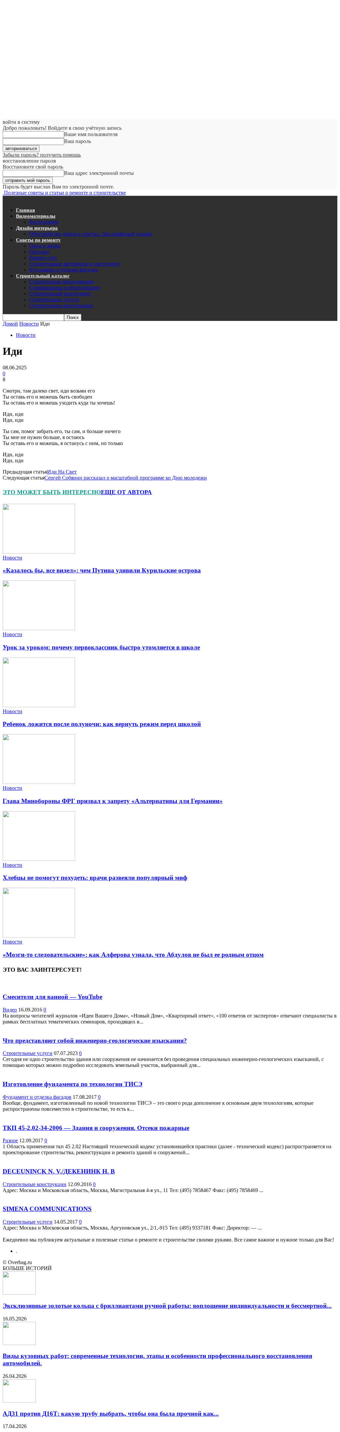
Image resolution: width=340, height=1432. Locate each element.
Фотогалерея (43, 222)
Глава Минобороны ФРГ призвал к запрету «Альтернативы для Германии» (113, 800)
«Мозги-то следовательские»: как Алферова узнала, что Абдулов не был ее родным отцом (133, 954)
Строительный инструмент (60, 293)
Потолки (39, 252)
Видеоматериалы (35, 216)
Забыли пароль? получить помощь (42, 155)
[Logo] (3, 198)
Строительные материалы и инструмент (75, 263)
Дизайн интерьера (37, 228)
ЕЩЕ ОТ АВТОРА (126, 492)
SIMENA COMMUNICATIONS (47, 1208)
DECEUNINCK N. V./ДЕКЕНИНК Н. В (59, 1171)
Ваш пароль (77, 141)
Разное (10, 1140)
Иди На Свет (62, 472)
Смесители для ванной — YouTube (52, 996)
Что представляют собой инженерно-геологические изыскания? (95, 1040)
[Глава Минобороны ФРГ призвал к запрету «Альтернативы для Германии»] (39, 782)
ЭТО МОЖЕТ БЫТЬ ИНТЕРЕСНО (52, 492)
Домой (10, 324)
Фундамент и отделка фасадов (63, 269)
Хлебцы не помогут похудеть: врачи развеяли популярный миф (95, 877)
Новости (29, 324)
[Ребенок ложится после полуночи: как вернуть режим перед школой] (39, 705)
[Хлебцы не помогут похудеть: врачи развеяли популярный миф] (39, 859)
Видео (10, 1010)
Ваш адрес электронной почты (99, 173)
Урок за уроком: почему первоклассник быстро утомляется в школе (101, 647)
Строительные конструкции (61, 305)
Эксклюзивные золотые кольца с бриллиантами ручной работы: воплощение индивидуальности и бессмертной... (167, 1305)
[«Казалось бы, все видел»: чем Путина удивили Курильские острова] (39, 552)
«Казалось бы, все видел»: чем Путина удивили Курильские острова (102, 570)
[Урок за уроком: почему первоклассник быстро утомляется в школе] (39, 628)
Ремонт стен (43, 258)
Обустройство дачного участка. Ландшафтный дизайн (90, 234)
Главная (25, 210)
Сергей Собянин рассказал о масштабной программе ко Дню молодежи (125, 478)
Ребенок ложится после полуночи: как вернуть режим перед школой (102, 723)
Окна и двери (44, 246)
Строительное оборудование (61, 281)
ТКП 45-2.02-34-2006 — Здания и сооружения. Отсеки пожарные (96, 1127)
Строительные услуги (54, 299)
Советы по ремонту (38, 240)
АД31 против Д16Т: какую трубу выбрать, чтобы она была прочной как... (111, 1413)
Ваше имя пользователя (91, 134)
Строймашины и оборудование (64, 287)
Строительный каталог (43, 275)
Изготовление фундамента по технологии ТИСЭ (72, 1084)
